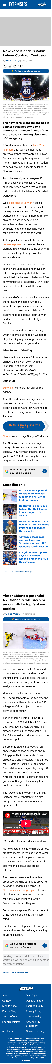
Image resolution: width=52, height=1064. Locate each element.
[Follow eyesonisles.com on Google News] (44, 471)
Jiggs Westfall (13, 614)
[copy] (20, 66)
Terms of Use (10, 1016)
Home (6, 572)
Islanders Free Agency (21, 572)
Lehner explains (12, 244)
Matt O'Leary (13, 60)
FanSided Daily (34, 1005)
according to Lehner (20, 202)
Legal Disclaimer (11, 1021)
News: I (7, 436)
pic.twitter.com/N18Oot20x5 (19, 370)
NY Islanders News (20, 972)
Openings (31, 995)
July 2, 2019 (41, 374)
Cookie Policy (33, 1016)
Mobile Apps (9, 1005)
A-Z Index (7, 1031)
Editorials (8, 387)
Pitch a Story (9, 1011)
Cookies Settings (35, 1031)
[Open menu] (4, 4)
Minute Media (19, 1038)
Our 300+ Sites (34, 1000)
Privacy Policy (34, 1011)
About (5, 995)
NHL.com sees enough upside (20, 890)
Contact (6, 1000)
